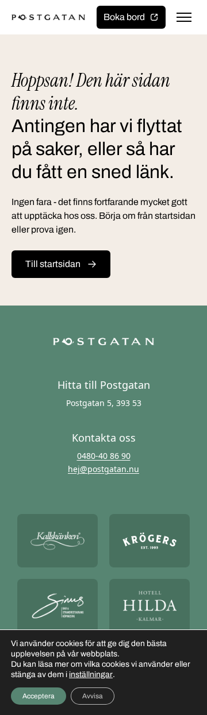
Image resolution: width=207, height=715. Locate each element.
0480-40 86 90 (104, 455)
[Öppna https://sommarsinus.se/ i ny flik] (57, 605)
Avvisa (92, 696)
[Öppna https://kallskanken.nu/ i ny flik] (57, 540)
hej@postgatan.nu (103, 468)
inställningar (91, 674)
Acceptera (38, 696)
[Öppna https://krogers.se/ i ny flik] (149, 540)
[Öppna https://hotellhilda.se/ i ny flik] (149, 605)
